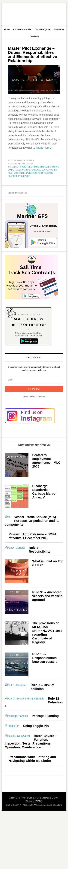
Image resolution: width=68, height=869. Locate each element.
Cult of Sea (34, 13)
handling (20, 170)
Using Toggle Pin (36, 726)
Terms (23, 797)
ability (25, 167)
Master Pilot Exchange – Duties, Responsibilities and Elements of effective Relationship (32, 54)
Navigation (27, 164)
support (25, 176)
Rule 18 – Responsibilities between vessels (44, 657)
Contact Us (34, 797)
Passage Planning (45, 716)
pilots (11, 176)
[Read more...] (44, 147)
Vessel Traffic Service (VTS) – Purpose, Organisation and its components (32, 520)
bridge (43, 167)
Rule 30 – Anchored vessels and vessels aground (47, 596)
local (45, 170)
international (33, 170)
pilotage (48, 173)
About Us (14, 797)
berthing (34, 167)
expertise (53, 167)
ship (17, 176)
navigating (31, 173)
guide (11, 170)
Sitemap (45, 797)
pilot (40, 173)
